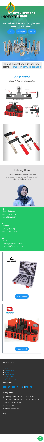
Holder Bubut (9, 371)
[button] (6, 142)
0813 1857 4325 (10, 405)
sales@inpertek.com (12, 408)
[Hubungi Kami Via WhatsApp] (40, 438)
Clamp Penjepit (22, 76)
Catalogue (21, 32)
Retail (11, 32)
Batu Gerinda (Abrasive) (13, 380)
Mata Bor (8, 378)
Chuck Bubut (9, 376)
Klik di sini (11, 217)
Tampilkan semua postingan (26, 66)
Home (7, 367)
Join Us (32, 32)
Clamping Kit (9, 374)
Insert (7, 372)
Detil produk (22, 296)
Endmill (7, 369)
